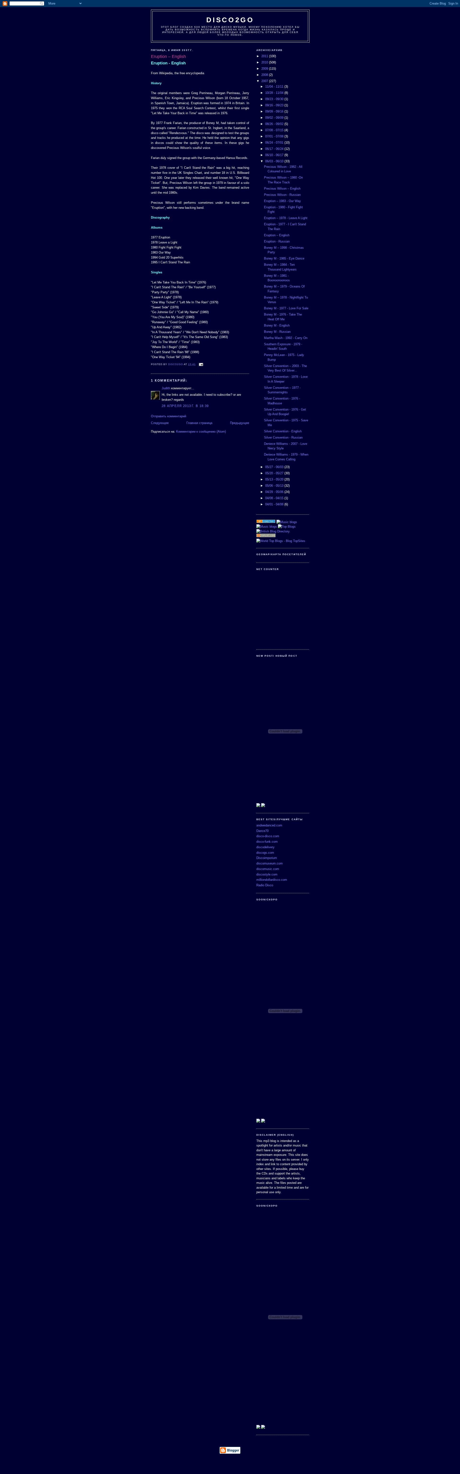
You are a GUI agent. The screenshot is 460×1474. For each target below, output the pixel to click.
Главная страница (199, 423)
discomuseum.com (269, 863)
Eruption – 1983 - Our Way (282, 201)
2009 (265, 68)
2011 (265, 56)
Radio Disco (264, 885)
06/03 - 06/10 (274, 161)
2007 (265, 81)
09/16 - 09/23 (274, 105)
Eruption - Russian (277, 241)
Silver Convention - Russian (283, 437)
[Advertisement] (230, 1463)
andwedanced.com (269, 825)
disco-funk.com (267, 841)
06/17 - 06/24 (274, 149)
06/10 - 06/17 (274, 155)
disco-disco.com (267, 836)
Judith (166, 388)
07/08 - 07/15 (274, 130)
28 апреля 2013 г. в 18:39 (185, 406)
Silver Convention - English (283, 431)
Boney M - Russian (277, 331)
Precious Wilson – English (282, 188)
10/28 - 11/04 (274, 93)
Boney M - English (277, 325)
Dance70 (262, 831)
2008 (265, 75)
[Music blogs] (286, 522)
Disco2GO (230, 20)
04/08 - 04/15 (274, 498)
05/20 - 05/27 (274, 473)
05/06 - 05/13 (274, 485)
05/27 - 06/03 (274, 467)
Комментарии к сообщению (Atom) (201, 431)
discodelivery (265, 847)
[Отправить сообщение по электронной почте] (201, 364)
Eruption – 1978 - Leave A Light (285, 218)
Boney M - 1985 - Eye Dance (284, 258)
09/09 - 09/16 (274, 111)
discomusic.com (267, 869)
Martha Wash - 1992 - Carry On (285, 338)
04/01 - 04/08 (274, 504)
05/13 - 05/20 (274, 479)
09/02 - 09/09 (274, 117)
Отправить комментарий (168, 416)
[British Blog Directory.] (273, 531)
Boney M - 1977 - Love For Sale (286, 308)
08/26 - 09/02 (274, 124)
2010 (265, 62)
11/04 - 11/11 (274, 86)
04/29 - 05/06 (274, 492)
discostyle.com (266, 874)
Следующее (160, 423)
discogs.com (265, 852)
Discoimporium (266, 858)
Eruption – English (276, 235)
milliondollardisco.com (271, 879)
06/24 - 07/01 (274, 142)
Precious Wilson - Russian (282, 195)
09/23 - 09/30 (274, 99)
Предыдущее (239, 423)
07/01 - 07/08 (274, 136)
